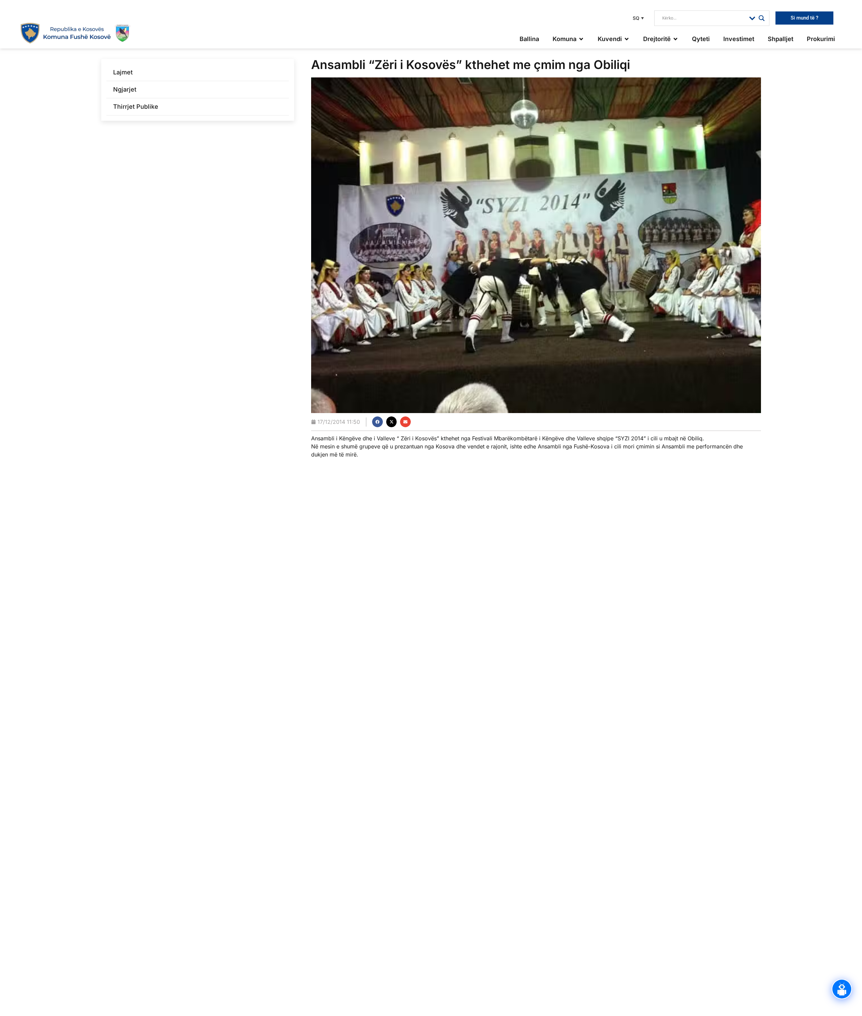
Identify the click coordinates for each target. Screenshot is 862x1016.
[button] (637, 18)
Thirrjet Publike (135, 106)
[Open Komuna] (581, 38)
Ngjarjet (124, 89)
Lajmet (123, 72)
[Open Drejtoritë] (675, 38)
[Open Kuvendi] (627, 38)
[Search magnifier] (761, 18)
